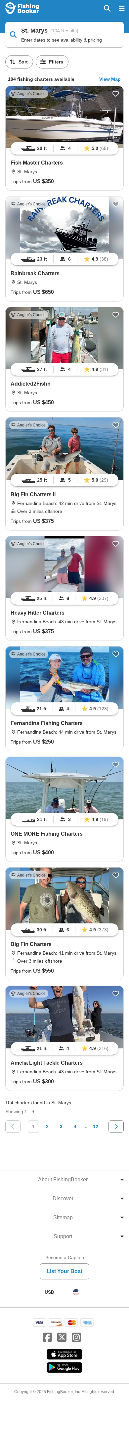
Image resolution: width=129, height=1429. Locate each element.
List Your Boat (64, 1271)
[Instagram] (76, 1338)
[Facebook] (47, 1338)
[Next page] (116, 1126)
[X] (61, 1338)
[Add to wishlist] (115, 93)
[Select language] (76, 1292)
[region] (64, 148)
